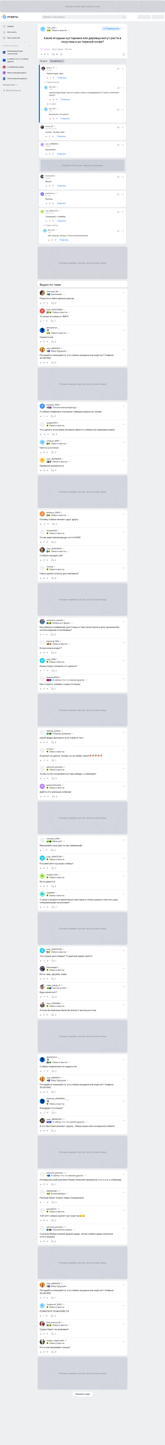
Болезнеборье (58, 1194)
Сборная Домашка (61, 734)
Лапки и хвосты (59, 30)
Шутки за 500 (59, 988)
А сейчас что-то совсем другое (68, 680)
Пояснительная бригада (64, 407)
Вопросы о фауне (61, 623)
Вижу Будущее (58, 351)
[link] (82, 297)
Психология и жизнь (62, 1230)
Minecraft (57, 841)
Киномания (56, 294)
